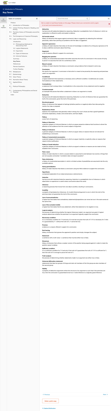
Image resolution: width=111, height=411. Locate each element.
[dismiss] (109, 24)
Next (104, 394)
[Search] (87, 19)
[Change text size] (108, 18)
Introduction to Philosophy (14, 9)
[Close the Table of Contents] (37, 19)
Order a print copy (50, 401)
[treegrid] (23, 58)
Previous (47, 394)
